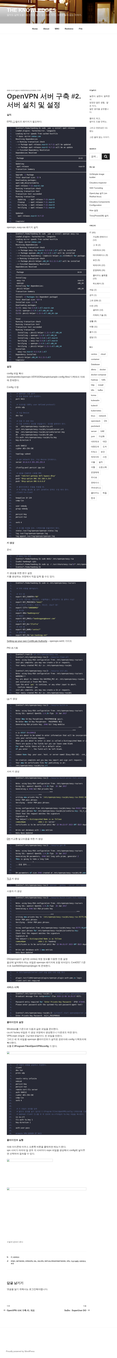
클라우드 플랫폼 (100, 275)
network (20, 1261)
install (100, 385)
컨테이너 (95, 482)
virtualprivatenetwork (55, 1261)
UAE (102, 431)
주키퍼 (94, 477)
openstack (95, 421)
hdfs (103, 380)
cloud (103, 354)
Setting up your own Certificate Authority (27, 641)
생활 (91, 321)
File (80, 29)
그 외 (95, 245)
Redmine (69, 29)
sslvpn (41, 1261)
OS (105, 421)
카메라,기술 (98, 315)
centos (94, 354)
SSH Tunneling (96, 188)
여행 (91, 327)
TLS (9, 879)
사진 (91, 306)
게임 (91, 290)
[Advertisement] (58, 55)
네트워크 (16, 1257)
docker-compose (98, 374)
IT (11, 1257)
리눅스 (94, 452)
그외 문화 (93, 300)
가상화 (102, 436)
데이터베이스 (99, 255)
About (46, 29)
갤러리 (96, 310)
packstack (95, 426)
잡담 (91, 337)
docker (103, 369)
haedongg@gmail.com (30, 90)
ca (8, 699)
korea (93, 395)
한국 (93, 498)
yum (93, 436)
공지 (91, 295)
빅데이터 (97, 265)
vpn (68, 1261)
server (94, 431)
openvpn (29, 1261)
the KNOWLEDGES (31, 10)
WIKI (57, 29)
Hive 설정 (93, 210)
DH (8, 839)
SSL (35, 1261)
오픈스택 (103, 467)
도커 (105, 446)
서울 (93, 462)
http (92, 385)
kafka (100, 390)
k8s (92, 390)
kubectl (94, 405)
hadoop (94, 380)
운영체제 (97, 270)
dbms (93, 369)
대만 (105, 441)
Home (35, 29)
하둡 (105, 493)
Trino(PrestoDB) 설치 (99, 216)
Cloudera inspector (98, 183)
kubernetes (96, 410)
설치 (101, 462)
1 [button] (14, 121)
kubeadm (95, 400)
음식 (91, 332)
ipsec (13, 1261)
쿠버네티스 (96, 488)
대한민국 (95, 446)
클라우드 (95, 493)
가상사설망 (74, 1261)
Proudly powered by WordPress (20, 1351)
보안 (12, 1263)
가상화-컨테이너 (100, 237)
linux (93, 416)
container (95, 359)
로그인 (32, 1289)
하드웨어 (97, 283)
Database (95, 364)
